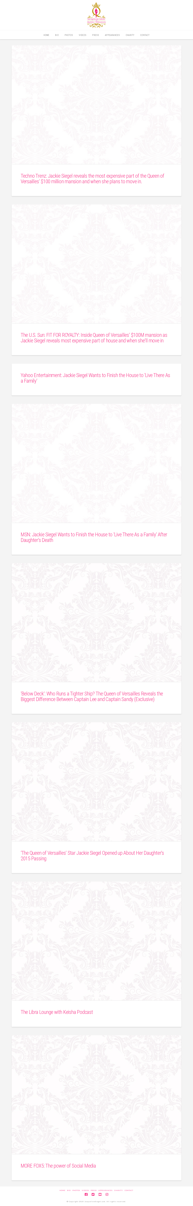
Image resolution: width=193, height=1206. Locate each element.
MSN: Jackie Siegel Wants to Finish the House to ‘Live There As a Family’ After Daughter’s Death (94, 537)
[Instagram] (107, 1194)
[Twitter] (93, 1194)
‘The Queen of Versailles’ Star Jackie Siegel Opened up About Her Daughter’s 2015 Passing (92, 856)
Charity (118, 1190)
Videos (85, 1190)
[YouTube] (100, 1194)
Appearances (105, 1190)
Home (62, 1190)
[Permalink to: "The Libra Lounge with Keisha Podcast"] (96, 941)
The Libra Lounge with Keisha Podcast (57, 1012)
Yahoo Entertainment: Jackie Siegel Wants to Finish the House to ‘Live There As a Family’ (95, 378)
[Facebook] (86, 1194)
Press (94, 1190)
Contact (129, 1190)
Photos (76, 1190)
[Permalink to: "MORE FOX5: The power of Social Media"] (96, 1094)
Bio (69, 1190)
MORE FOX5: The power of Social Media (58, 1166)
